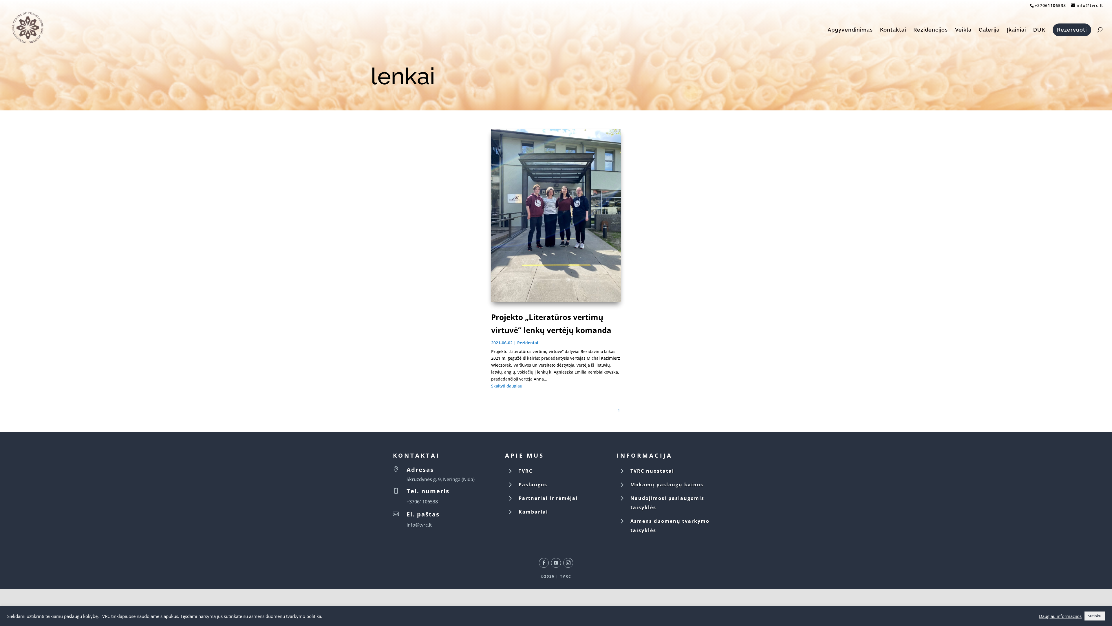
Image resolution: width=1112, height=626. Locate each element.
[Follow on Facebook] (544, 563)
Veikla (963, 30)
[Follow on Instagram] (568, 563)
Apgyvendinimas (850, 30)
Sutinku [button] (1094, 615)
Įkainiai (1016, 30)
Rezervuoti (1072, 30)
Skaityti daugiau (506, 386)
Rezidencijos (930, 30)
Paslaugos (533, 484)
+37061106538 (1050, 5)
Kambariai (533, 512)
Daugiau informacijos (1060, 616)
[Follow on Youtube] (556, 563)
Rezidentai (527, 342)
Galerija (989, 30)
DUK (1039, 30)
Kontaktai (893, 30)
